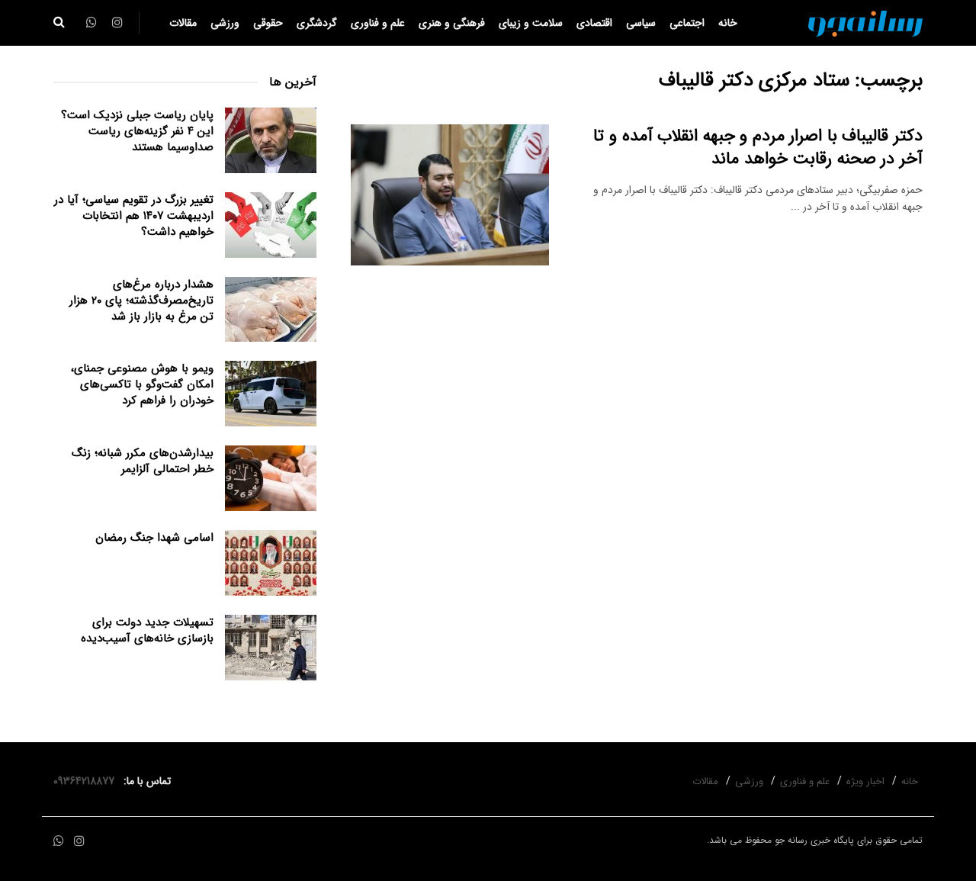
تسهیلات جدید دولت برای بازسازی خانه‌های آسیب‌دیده (147, 630)
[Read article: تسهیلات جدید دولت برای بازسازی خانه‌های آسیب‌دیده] (270, 647)
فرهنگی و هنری (452, 22)
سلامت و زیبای (531, 22)
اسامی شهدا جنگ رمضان (154, 538)
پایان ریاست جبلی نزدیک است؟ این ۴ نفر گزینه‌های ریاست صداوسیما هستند (137, 131)
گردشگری (317, 22)
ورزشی (224, 22)
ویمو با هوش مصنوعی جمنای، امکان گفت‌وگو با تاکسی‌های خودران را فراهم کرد (142, 384)
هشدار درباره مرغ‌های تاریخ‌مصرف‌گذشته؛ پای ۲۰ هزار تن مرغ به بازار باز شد (141, 300)
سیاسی (641, 22)
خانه (727, 22)
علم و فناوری (378, 22)
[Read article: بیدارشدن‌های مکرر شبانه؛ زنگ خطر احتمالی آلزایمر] (270, 478)
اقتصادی (594, 22)
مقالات (183, 22)
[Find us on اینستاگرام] (79, 841)
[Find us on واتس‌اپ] (58, 841)
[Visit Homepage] (865, 23)
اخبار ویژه (865, 781)
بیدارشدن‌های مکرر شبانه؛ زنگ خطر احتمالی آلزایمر (143, 461)
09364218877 (86, 781)
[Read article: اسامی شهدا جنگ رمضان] (270, 563)
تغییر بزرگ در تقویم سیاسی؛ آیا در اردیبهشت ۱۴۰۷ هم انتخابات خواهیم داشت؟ (134, 216)
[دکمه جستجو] (59, 23)
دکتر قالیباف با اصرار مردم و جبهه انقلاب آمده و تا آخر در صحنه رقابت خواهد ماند (758, 147)
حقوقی (268, 22)
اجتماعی (687, 22)
